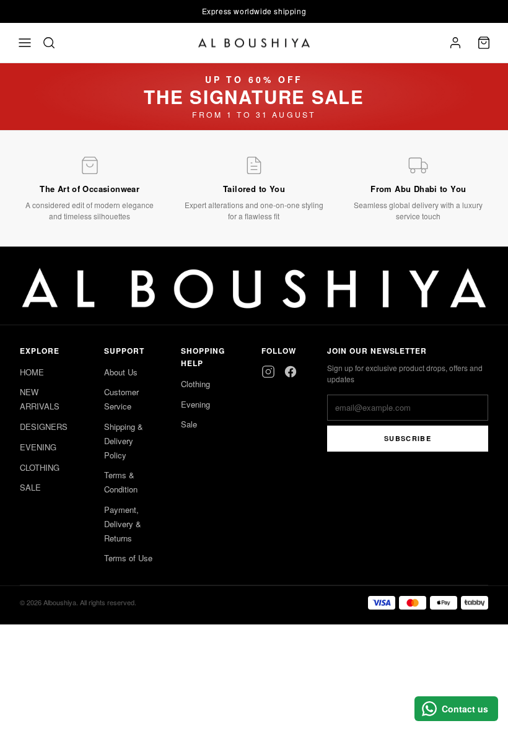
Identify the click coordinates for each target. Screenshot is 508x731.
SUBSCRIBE (407, 438)
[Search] (49, 42)
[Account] (455, 42)
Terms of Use (128, 558)
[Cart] (484, 42)
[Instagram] (268, 372)
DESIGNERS (44, 426)
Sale (189, 424)
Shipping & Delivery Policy (123, 441)
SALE (30, 487)
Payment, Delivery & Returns (122, 524)
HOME (32, 372)
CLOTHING (39, 467)
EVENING (38, 447)
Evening (195, 404)
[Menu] (25, 43)
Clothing (195, 384)
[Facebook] (290, 372)
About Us (121, 372)
